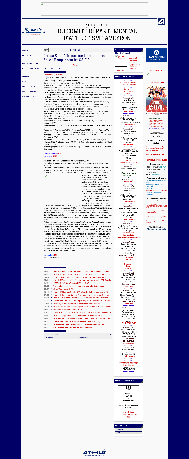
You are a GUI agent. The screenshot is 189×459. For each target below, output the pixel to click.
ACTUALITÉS (27, 55)
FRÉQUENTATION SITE (30, 97)
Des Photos (128, 260)
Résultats (59, 74)
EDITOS (25, 50)
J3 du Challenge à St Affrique (65, 289)
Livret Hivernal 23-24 (156, 125)
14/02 (46, 274)
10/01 (46, 318)
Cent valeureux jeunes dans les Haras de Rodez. (73, 327)
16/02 (46, 271)
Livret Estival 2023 (156, 126)
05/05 (46, 286)
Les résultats (128, 182)
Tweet (75, 65)
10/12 (46, 327)
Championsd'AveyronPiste (128, 91)
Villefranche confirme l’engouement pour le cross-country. (77, 321)
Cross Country (128, 365)
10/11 (46, 283)
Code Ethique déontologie (156, 190)
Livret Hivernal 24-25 (156, 121)
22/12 (46, 280)
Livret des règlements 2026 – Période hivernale (155, 212)
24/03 (46, 295)
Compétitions (49, 74)
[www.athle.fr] (161, 25)
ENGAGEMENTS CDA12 (31, 64)
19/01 (46, 310)
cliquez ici (162, 166)
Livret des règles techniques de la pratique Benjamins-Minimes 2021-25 (156, 148)
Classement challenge (128, 363)
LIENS (24, 82)
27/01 (46, 304)
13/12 (46, 324)
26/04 (46, 289)
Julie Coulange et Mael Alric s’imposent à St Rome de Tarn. (77, 315)
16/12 (46, 321)
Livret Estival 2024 (156, 123)
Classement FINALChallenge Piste (128, 84)
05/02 (46, 301)
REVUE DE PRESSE (29, 92)
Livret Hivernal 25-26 (156, 118)
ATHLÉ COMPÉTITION (30, 69)
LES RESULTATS (129, 303)
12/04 (46, 292)
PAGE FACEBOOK (28, 87)
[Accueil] (33, 34)
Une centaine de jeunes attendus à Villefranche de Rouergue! (78, 324)
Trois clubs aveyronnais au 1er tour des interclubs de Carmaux (78, 286)
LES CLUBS (26, 77)
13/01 (46, 315)
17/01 (46, 312)
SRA (55, 156)
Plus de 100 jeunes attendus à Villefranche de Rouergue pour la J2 (80, 292)
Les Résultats (129, 111)
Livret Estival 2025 (156, 120)
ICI (59, 154)
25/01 (46, 307)
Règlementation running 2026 (156, 217)
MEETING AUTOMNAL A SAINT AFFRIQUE (71, 283)
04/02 (46, 277)
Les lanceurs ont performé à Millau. (67, 310)
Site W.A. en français (156, 229)
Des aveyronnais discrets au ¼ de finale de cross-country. (76, 304)
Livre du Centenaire (123, 53)
